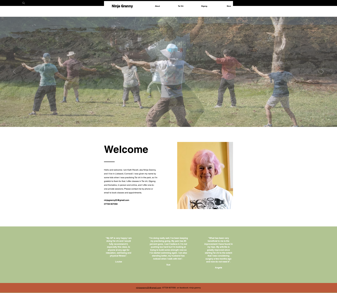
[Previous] (14, 71)
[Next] (322, 71)
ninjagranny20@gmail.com (116, 200)
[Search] (23, 3)
